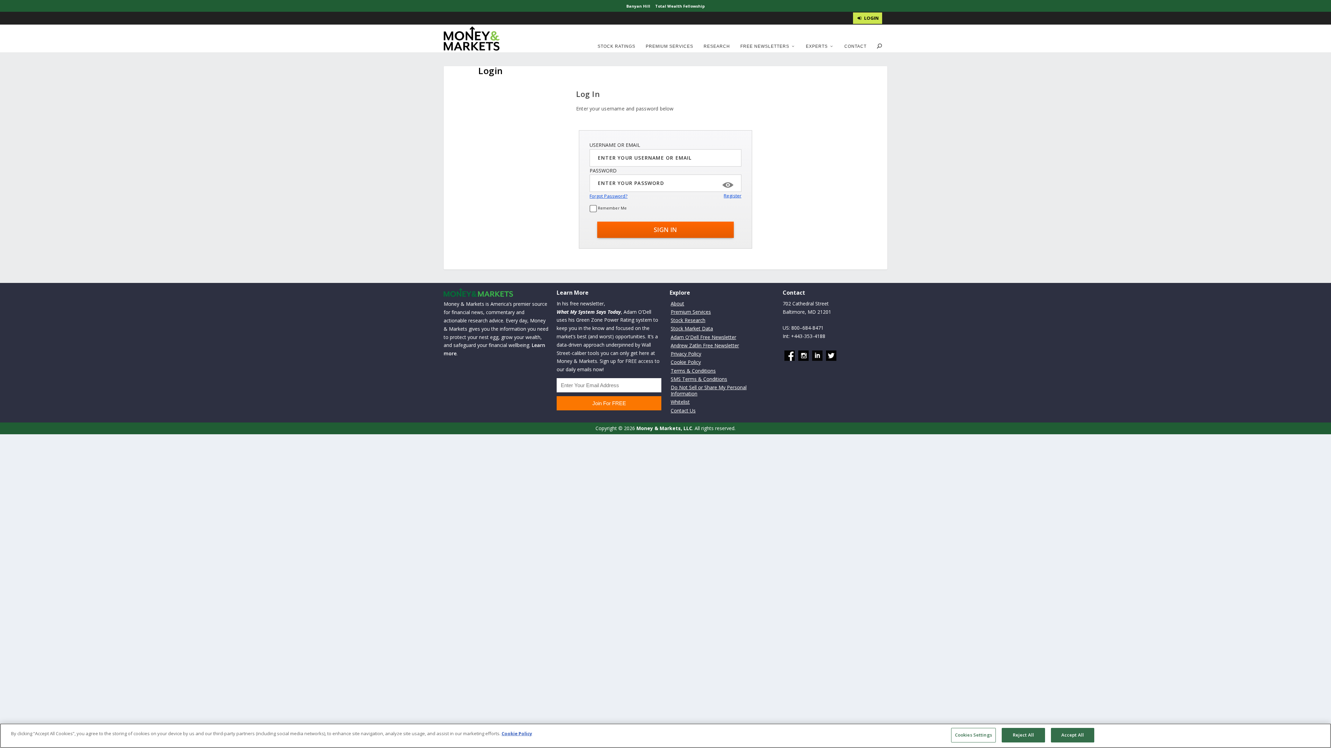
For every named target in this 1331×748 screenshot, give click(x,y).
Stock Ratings (616, 46)
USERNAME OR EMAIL (615, 145)
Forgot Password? (609, 196)
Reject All (1023, 735)
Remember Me (612, 208)
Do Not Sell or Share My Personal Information (709, 390)
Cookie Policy (686, 362)
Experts (817, 46)
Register (732, 196)
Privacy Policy (686, 353)
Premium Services (669, 46)
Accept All (1072, 735)
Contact (855, 46)
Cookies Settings (973, 735)
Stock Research (688, 320)
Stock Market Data (692, 328)
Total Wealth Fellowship (680, 6)
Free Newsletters (764, 46)
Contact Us (683, 410)
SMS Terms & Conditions (699, 379)
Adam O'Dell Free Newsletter (703, 337)
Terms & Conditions (693, 370)
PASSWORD (603, 170)
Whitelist (680, 402)
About (677, 303)
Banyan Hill (638, 6)
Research (717, 46)
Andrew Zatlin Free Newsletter (705, 345)
